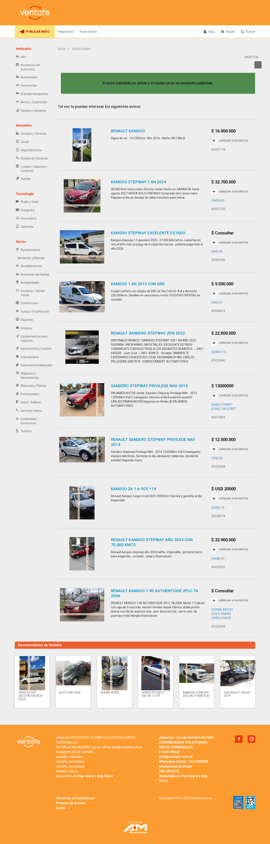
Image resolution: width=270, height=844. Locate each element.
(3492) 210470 (221, 618)
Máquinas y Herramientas (30, 375)
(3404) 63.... (219, 200)
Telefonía (27, 227)
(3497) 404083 (221, 613)
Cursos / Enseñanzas (35, 311)
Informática (28, 218)
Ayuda (230, 31)
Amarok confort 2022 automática (196, 694)
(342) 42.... (218, 251)
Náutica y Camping (33, 110)
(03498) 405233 (222, 609)
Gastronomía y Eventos (36, 348)
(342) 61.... (218, 302)
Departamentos (31, 150)
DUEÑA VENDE (110, 692)
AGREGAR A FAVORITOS (233, 140)
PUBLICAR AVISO (38, 31)
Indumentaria (30, 357)
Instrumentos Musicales (37, 365)
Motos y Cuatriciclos (34, 102)
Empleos (26, 328)
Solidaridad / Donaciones (29, 421)
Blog (212, 31)
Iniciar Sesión (88, 31)
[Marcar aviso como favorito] (258, 64)
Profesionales (30, 394)
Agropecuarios (30, 249)
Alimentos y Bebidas (31, 258)
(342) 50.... (218, 458)
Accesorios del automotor (30, 67)
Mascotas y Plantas (34, 385)
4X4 (23, 57)
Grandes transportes (34, 94)
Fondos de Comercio (34, 158)
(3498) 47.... (219, 558)
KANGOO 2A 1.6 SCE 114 (133, 488)
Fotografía (28, 210)
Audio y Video (30, 201)
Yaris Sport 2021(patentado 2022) (30, 696)
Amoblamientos (31, 266)
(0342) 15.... (219, 507)
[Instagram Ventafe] (251, 739)
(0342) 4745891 (222, 404)
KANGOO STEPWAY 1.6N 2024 (138, 181)
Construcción (29, 303)
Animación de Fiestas (35, 274)
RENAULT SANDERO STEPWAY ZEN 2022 (148, 333)
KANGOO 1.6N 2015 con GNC (138, 283)
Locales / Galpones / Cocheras (34, 169)
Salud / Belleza (31, 402)
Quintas (26, 179)
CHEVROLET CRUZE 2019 (237, 694)
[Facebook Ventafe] (239, 739)
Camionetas (29, 85)
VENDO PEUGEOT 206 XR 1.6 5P (153, 694)
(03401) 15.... (219, 352)
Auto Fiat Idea (70, 692)
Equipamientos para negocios (34, 338)
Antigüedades (30, 282)
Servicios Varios (31, 410)
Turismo (26, 431)
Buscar (250, 31)
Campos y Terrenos (34, 133)
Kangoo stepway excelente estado (148, 232)
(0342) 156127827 (223, 409)
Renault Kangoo (128, 130)
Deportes (27, 319)
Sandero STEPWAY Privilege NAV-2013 (149, 385)
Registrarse (65, 31)
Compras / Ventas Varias (33, 293)
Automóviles (29, 77)
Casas (25, 141)
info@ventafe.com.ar (127, 747)
